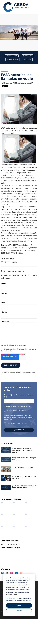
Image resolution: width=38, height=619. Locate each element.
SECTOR (23, 250)
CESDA (16, 83)
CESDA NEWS (27, 59)
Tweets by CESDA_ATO (10, 544)
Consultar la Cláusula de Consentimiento (14, 345)
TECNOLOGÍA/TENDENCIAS (12, 253)
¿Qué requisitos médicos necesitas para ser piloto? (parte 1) (22, 450)
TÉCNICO (31, 250)
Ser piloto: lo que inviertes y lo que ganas (24, 459)
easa (27, 247)
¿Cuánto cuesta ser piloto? (22, 467)
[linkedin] (17, 573)
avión (31, 245)
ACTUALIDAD (13, 245)
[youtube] (22, 573)
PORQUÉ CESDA (27, 56)
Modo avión (14, 250)
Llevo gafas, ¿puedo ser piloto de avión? (24, 477)
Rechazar (19, 610)
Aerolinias (23, 245)
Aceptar (19, 605)
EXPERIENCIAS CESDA (12, 59)
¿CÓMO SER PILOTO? (11, 56)
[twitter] (8, 573)
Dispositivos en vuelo (16, 247)
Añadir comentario (9, 262)
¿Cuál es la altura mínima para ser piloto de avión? (24, 487)
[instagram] (12, 573)
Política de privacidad (12, 594)
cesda (3, 247)
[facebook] (3, 573)
